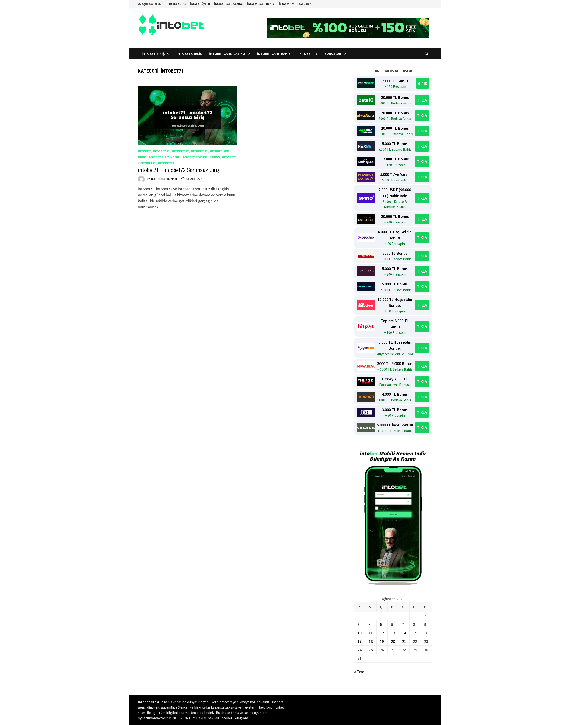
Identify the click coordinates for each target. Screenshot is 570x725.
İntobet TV (286, 4)
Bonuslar (304, 4)
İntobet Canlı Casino (228, 4)
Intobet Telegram (234, 718)
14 (404, 632)
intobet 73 (199, 151)
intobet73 (166, 163)
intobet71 (148, 163)
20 (393, 641)
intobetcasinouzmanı (164, 179)
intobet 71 (161, 151)
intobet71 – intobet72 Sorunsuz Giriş (179, 170)
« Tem (359, 671)
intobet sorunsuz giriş (201, 157)
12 (382, 632)
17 (360, 641)
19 (382, 641)
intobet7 (229, 157)
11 (371, 632)
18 (371, 641)
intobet (144, 151)
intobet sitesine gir (164, 157)
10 (360, 632)
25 (371, 649)
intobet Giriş (177, 4)
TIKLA (422, 100)
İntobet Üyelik (200, 4)
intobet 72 (180, 151)
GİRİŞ (422, 83)
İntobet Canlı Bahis (261, 4)
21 (404, 641)
